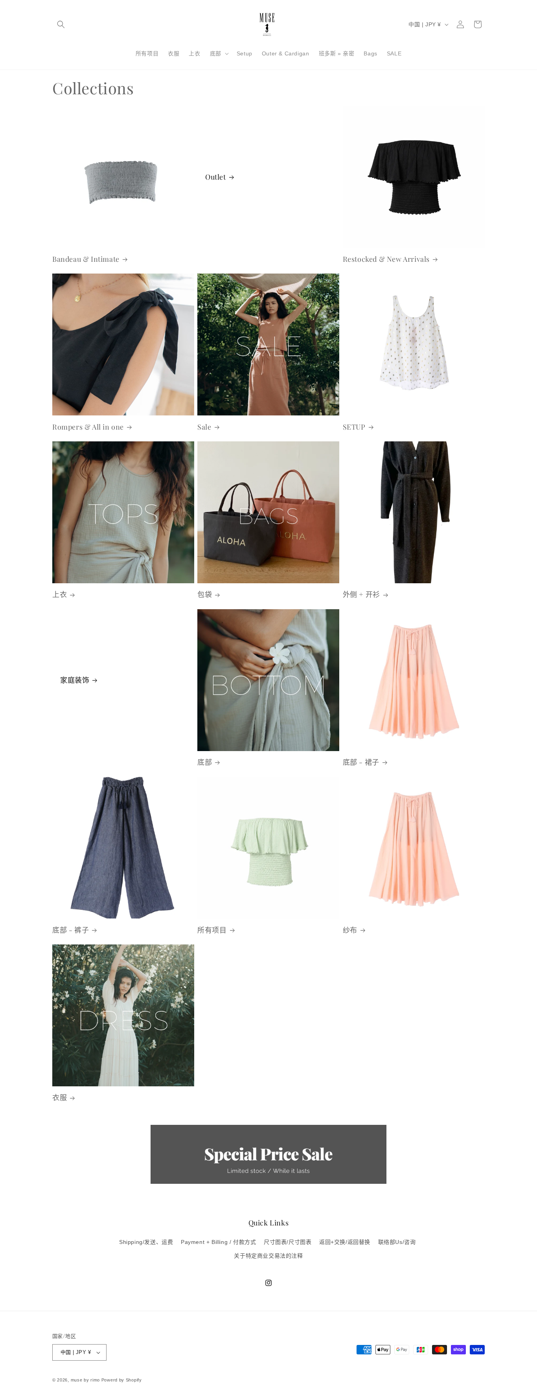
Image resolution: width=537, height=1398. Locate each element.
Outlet (215, 177)
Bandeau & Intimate (86, 259)
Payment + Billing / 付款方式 (218, 1242)
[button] (61, 24)
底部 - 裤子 (70, 930)
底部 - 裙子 (361, 762)
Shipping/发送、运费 (146, 1242)
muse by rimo (86, 1380)
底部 (204, 762)
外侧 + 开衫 (361, 594)
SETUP (354, 427)
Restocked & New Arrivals (386, 259)
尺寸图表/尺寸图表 (287, 1242)
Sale (204, 427)
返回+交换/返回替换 (344, 1242)
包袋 (204, 594)
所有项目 (211, 930)
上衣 (59, 594)
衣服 (59, 1097)
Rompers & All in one (88, 427)
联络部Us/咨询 (397, 1242)
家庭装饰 (74, 680)
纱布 (350, 930)
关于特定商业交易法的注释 (268, 1256)
